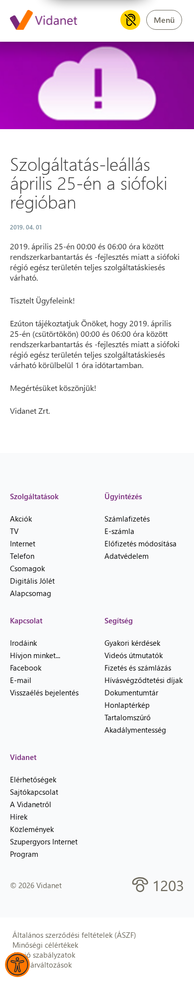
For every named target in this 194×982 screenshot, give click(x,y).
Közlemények (32, 829)
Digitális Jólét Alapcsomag (32, 587)
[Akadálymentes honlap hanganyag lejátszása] (130, 20)
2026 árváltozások (42, 965)
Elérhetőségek (33, 779)
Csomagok (27, 568)
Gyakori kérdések (132, 643)
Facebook (25, 668)
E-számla (119, 531)
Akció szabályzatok (43, 955)
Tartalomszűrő (127, 717)
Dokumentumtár (131, 692)
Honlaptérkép (127, 705)
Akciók (21, 519)
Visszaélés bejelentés (44, 692)
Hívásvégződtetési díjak (143, 680)
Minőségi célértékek (45, 945)
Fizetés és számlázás (137, 668)
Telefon (22, 556)
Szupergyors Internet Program (44, 847)
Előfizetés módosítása (140, 543)
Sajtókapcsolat (34, 792)
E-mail (20, 680)
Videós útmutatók (133, 655)
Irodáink (23, 643)
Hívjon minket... (35, 655)
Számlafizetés (127, 519)
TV (14, 531)
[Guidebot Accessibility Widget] (17, 964)
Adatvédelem (126, 556)
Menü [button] (164, 19)
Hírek (18, 817)
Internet (22, 543)
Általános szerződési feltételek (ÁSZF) (74, 935)
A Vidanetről (30, 804)
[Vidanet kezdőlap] (43, 21)
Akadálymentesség (135, 730)
